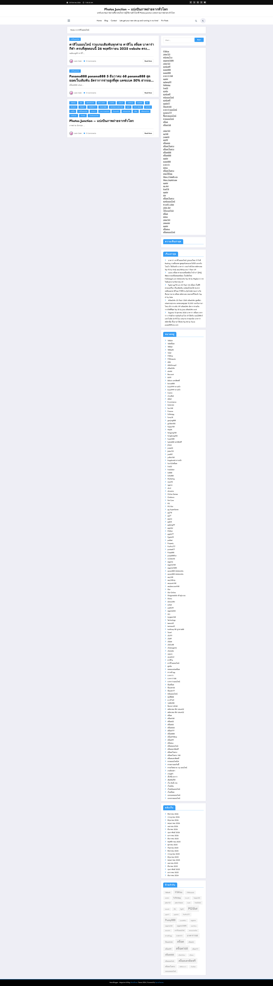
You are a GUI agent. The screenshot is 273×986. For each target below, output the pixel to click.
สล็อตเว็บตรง (168, 146)
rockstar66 (171, 558)
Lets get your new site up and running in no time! (139, 20)
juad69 (170, 454)
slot (164, 195)
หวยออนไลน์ (168, 119)
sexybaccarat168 (116, 107)
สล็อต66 (166, 143)
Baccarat (101, 103)
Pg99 (182, 909)
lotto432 (167, 909)
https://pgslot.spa (170, 180)
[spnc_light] (203, 20)
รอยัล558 (171, 703)
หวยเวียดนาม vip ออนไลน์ (177, 767)
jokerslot (166, 223)
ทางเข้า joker (168, 204)
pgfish (170, 522)
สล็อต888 (167, 152)
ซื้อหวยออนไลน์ (169, 115)
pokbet (170, 540)
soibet (170, 605)
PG (147, 103)
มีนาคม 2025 (173, 866)
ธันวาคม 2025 (173, 838)
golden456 (171, 423)
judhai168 (171, 457)
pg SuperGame (173, 509)
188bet (170, 347)
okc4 (169, 488)
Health (170, 429)
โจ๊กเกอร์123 (168, 210)
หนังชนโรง (167, 57)
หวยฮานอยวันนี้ (173, 764)
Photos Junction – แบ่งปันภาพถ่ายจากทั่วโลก (136, 9)
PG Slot (73, 107)
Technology (172, 620)
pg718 (170, 512)
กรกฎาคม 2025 (174, 854)
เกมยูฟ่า (170, 774)
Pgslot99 (171, 537)
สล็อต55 (171, 721)
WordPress (134, 982)
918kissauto (172, 359)
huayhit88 (171, 439)
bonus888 (171, 383)
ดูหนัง (165, 91)
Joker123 (130, 103)
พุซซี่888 (171, 697)
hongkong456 (173, 436)
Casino (111, 103)
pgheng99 (167, 82)
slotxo (165, 167)
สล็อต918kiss (172, 737)
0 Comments (91, 61)
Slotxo (148, 107)
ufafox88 (171, 644)
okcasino (171, 491)
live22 (165, 88)
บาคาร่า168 (168, 76)
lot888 (170, 473)
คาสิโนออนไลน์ (75, 39)
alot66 (170, 371)
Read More (148, 61)
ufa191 (170, 635)
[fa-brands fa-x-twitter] (194, 2)
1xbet (169, 353)
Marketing (171, 479)
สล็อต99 (171, 740)
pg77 (169, 515)
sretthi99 (171, 608)
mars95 (170, 482)
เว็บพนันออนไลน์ (93, 115)
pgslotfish (176, 914)
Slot (128, 107)
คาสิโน (73, 111)
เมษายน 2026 (173, 826)
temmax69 (171, 626)
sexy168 (170, 577)
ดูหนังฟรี (166, 66)
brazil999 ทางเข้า (174, 386)
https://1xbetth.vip (170, 177)
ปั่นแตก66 (116, 111)
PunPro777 (92, 107)
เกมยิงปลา (74, 115)
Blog (106, 20)
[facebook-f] (191, 2)
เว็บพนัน (83, 115)
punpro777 (167, 112)
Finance (170, 411)
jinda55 (166, 137)
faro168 (170, 408)
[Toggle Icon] (68, 21)
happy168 (171, 426)
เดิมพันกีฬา (172, 780)
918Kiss (73, 103)
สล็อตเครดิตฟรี (173, 749)
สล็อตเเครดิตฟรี (173, 758)
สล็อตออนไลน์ (145, 111)
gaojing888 (172, 420)
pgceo (170, 519)
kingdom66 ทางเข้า (175, 460)
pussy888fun (172, 555)
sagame (170, 562)
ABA (81, 103)
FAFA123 (171, 405)
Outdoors (171, 497)
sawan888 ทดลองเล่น (175, 571)
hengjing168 (172, 433)
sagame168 (172, 565)
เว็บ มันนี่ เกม (172, 783)
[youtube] (205, 2)
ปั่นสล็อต (171, 684)
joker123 (166, 54)
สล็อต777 (171, 730)
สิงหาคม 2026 (173, 814)
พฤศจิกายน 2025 (174, 841)
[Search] (196, 21)
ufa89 (170, 638)
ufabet (170, 641)
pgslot (165, 79)
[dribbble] (198, 2)
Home (99, 20)
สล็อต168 (167, 125)
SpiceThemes (159, 982)
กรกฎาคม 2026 (174, 817)
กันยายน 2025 (173, 848)
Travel (170, 632)
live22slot (171, 469)
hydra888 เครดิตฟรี (175, 442)
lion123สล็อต (172, 463)
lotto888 (171, 475)
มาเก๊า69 (171, 700)
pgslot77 (166, 103)
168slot (170, 340)
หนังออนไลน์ (168, 97)
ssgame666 (172, 611)
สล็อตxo (166, 229)
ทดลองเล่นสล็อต (174, 669)
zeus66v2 (171, 657)
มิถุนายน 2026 (173, 820)
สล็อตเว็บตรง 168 (174, 755)
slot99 (165, 140)
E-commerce (172, 402)
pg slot (165, 186)
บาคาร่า (93, 111)
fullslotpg (166, 85)
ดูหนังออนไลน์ (169, 201)
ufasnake (171, 651)
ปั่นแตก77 (171, 691)
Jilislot (120, 103)
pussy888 (167, 69)
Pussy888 (103, 107)
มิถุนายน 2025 (173, 857)
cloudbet (171, 396)
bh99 (169, 377)
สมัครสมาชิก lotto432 (176, 709)
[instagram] (201, 2)
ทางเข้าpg (171, 672)
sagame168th (168, 60)
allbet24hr (171, 368)
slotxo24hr (171, 601)
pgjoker (170, 528)
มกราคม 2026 (173, 835)
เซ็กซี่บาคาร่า (173, 777)
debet (170, 399)
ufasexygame (172, 648)
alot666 (167, 898)
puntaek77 (171, 549)
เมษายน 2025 (173, 863)
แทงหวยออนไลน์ (174, 798)
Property (171, 543)
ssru (169, 614)
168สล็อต (171, 343)
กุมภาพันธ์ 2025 (174, 869)
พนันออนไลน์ (126, 111)
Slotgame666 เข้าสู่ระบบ (176, 595)
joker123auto (179, 903)
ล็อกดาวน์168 (173, 706)
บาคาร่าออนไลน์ (104, 111)
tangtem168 (172, 617)
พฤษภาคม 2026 (174, 823)
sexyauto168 (172, 583)
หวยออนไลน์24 (173, 761)
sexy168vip (171, 580)
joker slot (166, 207)
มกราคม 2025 (173, 872)
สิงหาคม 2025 (173, 851)
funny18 (170, 417)
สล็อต (135, 111)
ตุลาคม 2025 (172, 844)
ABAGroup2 (90, 103)
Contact (114, 20)
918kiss (166, 51)
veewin (170, 654)
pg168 (165, 134)
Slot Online (138, 107)
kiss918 (166, 189)
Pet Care (171, 500)
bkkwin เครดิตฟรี (174, 380)
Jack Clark (78, 61)
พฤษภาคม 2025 (174, 860)
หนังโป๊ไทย (167, 173)
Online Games (173, 494)
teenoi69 (171, 623)
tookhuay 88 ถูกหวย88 (176, 629)
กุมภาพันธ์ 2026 (174, 832)
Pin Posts (164, 20)
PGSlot (82, 107)
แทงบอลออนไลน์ (174, 795)
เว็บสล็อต (171, 792)
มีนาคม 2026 (173, 829)
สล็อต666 (171, 727)
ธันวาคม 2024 (173, 875)
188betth (171, 350)
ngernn (139, 103)
